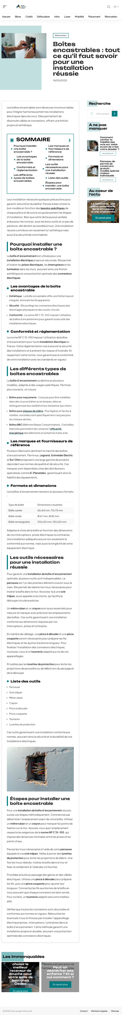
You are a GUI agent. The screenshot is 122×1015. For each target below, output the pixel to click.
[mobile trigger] (5, 6)
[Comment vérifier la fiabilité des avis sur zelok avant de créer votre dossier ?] (92, 145)
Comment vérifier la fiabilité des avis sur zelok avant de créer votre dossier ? (109, 143)
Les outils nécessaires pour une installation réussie (56, 169)
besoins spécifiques (53, 208)
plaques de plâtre (33, 410)
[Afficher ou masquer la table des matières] (60, 140)
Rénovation (61, 35)
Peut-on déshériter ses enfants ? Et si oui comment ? (60, 972)
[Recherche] (109, 6)
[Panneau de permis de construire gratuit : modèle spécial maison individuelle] (92, 171)
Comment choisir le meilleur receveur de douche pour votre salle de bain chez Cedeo (20, 972)
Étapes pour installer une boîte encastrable (57, 185)
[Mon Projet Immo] (21, 6)
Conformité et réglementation (27, 169)
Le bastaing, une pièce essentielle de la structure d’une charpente (103, 207)
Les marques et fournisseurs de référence (58, 148)
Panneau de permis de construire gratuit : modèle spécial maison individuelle (109, 168)
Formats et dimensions (55, 158)
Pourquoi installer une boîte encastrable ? (25, 148)
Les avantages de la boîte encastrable (27, 159)
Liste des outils (58, 178)
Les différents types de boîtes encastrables (24, 178)
